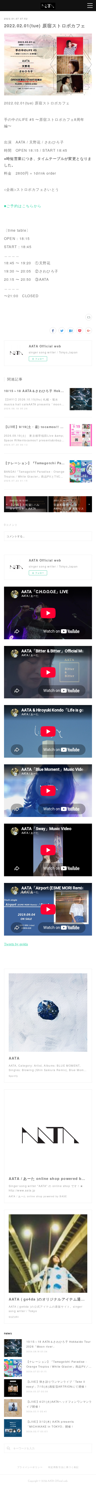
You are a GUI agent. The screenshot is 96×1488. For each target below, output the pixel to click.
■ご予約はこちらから (23, 205)
